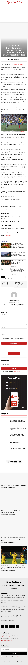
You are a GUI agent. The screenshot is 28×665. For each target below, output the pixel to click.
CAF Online (23, 131)
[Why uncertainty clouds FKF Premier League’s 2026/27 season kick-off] (14, 500)
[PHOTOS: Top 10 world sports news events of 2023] (5, 441)
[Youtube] (17, 626)
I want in (13, 368)
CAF (6, 277)
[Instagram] (6, 626)
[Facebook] (9, 353)
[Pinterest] (15, 353)
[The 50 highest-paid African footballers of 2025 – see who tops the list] (5, 428)
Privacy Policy (17, 371)
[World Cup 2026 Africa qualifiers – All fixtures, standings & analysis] (5, 435)
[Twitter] (12, 353)
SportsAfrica (14, 300)
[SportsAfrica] (14, 295)
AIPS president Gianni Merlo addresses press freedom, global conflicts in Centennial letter (17, 422)
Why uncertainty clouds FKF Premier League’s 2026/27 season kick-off (13, 511)
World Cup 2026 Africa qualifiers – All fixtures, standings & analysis (18, 435)
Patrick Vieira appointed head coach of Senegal (13, 485)
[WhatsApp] (18, 353)
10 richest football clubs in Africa (17, 448)
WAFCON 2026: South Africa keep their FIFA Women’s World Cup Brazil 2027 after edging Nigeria (13, 567)
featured (4, 278)
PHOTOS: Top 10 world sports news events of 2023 (17, 441)
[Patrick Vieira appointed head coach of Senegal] (14, 474)
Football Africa (14, 45)
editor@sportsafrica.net (7, 637)
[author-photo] (2, 487)
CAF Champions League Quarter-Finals (16, 277)
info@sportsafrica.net (6, 640)
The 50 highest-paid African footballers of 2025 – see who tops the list (18, 428)
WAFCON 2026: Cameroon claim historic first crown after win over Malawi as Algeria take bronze (13, 539)
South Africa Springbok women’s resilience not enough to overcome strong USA (20, 285)
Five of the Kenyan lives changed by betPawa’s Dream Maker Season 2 (7, 285)
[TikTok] (10, 626)
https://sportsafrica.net (14, 302)
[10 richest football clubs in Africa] (5, 448)
